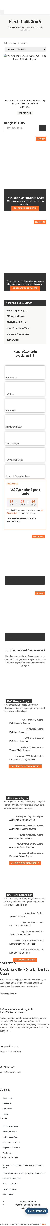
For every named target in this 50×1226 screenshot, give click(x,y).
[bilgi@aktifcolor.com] (3, 1040)
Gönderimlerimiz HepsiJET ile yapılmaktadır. (21, 519)
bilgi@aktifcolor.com (9, 1046)
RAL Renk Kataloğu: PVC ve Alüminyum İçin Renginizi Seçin (23, 1166)
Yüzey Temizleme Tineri (18, 327)
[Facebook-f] (3, 1084)
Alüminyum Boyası (16, 316)
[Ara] (42, 128)
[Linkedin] (25, 1084)
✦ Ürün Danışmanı (37, 1211)
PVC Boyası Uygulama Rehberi (17, 580)
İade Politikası (8, 1195)
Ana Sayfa (12, 27)
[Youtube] (10, 1084)
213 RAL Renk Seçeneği (20, 192)
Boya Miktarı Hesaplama (12, 1179)
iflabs (44, 1224)
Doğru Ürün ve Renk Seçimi (15, 637)
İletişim (5, 1114)
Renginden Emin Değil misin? (22, 276)
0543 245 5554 (7, 1067)
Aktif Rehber (7, 1109)
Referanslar (7, 1103)
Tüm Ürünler (13, 339)
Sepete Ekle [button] (25, 113)
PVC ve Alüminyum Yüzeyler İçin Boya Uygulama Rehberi (24, 1173)
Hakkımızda (7, 1098)
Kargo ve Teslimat (9, 1189)
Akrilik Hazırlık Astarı (17, 322)
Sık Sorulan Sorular (10, 1184)
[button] (2, 12)
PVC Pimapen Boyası (17, 310)
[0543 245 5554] (3, 1061)
